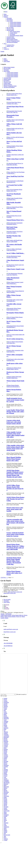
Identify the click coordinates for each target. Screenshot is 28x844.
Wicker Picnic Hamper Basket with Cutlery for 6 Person (14, 573)
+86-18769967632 (8, 645)
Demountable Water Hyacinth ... (13, 116)
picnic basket (10, 20)
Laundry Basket (13, 33)
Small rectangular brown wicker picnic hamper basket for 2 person (15, 399)
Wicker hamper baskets (12, 39)
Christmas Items (10, 37)
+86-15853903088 (8, 643)
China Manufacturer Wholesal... (13, 278)
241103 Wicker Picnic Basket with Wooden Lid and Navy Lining (15, 499)
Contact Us (6, 49)
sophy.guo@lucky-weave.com (15, 591)
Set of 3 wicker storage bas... (15, 339)
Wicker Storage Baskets (10, 616)
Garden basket (7, 83)
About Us (6, 15)
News (5, 43)
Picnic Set (18, 616)
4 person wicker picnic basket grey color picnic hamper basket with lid (14, 422)
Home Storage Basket (15, 31)
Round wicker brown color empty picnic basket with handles (15, 509)
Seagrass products (11, 38)
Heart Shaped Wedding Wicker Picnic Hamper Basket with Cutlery (14, 459)
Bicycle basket (10, 27)
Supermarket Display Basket (16, 35)
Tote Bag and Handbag (12, 42)
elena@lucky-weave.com (10, 593)
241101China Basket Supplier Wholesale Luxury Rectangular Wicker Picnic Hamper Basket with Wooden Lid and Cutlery (15, 474)
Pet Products (9, 19)
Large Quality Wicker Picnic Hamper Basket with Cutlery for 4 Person (15, 411)
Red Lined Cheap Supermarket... (12, 227)
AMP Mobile (8, 614)
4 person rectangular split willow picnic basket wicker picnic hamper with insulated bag (15, 522)
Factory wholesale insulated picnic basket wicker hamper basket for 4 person (15, 534)
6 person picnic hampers (15, 26)
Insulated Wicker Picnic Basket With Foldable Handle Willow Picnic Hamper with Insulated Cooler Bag (14, 561)
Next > (5, 577)
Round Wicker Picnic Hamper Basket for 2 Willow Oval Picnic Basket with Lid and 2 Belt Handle (15, 547)
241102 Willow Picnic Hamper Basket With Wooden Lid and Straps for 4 (15, 488)
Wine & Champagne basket (13, 41)
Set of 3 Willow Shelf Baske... (15, 253)
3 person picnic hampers (15, 23)
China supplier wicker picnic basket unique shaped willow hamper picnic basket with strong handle (15, 448)
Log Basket (12, 34)
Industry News (10, 46)
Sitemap (2, 614)
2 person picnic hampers (15, 22)
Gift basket (9, 18)
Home (5, 14)
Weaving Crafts (10, 28)
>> (7, 577)
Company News (10, 45)
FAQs (5, 47)
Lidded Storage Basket (6, 615)
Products (6, 16)
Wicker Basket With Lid (17, 615)
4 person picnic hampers (15, 24)
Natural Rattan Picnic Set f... (15, 220)
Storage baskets (10, 30)
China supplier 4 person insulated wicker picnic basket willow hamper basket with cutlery (15, 434)
